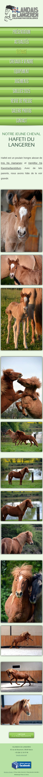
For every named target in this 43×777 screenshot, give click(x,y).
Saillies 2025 (21, 91)
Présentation (21, 32)
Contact (21, 120)
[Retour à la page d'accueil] (21, 22)
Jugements (21, 81)
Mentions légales (8, 772)
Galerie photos (21, 111)
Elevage (21, 51)
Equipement (21, 71)
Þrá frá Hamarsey (11, 163)
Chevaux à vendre (21, 61)
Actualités (21, 42)
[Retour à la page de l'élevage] (21, 738)
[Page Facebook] (21, 769)
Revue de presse (21, 101)
